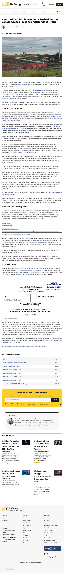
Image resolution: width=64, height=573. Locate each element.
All (23, 404)
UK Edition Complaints (51, 543)
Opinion (25, 543)
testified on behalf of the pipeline (21, 274)
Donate (59, 4)
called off (39, 117)
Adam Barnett (6, 451)
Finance (25, 540)
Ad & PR (25, 523)
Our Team (47, 520)
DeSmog (15, 4)
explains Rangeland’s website (17, 150)
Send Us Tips (48, 530)
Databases (5, 520)
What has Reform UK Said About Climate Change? (11, 473)
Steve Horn (10, 26)
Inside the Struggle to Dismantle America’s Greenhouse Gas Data (42, 476)
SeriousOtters (10, 569)
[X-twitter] (45, 3)
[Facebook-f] (42, 3)
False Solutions (27, 533)
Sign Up (55, 399)
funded (32, 82)
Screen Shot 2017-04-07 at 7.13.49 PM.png (15, 384)
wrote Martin (37, 240)
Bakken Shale (55, 115)
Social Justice (27, 525)
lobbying (19, 216)
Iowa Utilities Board (12, 318)
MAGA (7, 463)
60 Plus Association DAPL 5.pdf (12, 380)
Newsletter (47, 555)
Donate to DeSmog (49, 533)
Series (3, 523)
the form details (45, 178)
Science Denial (27, 520)
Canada (25, 538)
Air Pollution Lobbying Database (8, 540)
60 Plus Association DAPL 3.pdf (12, 373)
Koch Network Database (9, 537)
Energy (25, 518)
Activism (25, 535)
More (43, 11)
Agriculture (26, 528)
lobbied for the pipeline (9, 98)
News (3, 518)
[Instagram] (55, 557)
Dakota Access (13, 92)
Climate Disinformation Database (8, 531)
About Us (47, 518)
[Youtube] (52, 557)
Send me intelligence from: (12, 404)
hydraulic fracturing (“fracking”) (34, 115)
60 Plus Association (40, 90)
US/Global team (32, 404)
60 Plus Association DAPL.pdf (11, 366)
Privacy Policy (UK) (49, 540)
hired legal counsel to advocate (31, 270)
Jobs (45, 535)
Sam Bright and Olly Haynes (42, 451)
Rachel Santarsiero (40, 484)
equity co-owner (19, 130)
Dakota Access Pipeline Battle (14, 33)
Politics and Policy (28, 530)
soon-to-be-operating (20, 84)
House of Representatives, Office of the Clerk (19, 234)
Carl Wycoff (39, 346)
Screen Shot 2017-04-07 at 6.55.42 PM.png (15, 362)
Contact (46, 523)
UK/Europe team (44, 404)
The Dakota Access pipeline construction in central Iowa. (20, 346)
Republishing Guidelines (51, 525)
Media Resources (49, 528)
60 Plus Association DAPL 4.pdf (12, 377)
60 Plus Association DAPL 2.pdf (12, 369)
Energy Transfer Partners (29, 96)
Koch (40, 82)
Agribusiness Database (8, 534)
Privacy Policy (48, 538)
